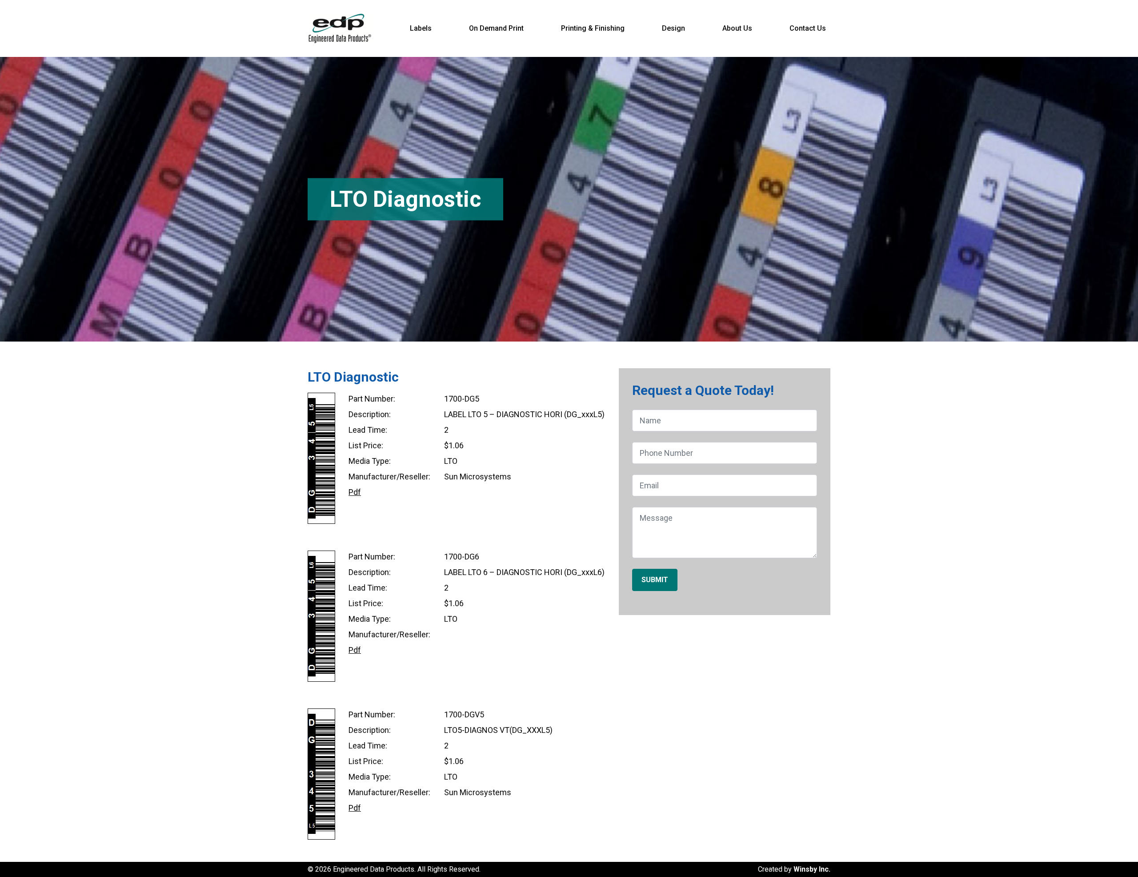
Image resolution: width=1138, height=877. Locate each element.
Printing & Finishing (593, 28)
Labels (421, 28)
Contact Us (807, 28)
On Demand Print (496, 28)
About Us (737, 28)
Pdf (355, 492)
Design (673, 28)
